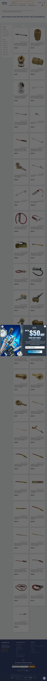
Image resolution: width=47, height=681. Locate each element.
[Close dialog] (45, 326)
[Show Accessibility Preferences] (44, 678)
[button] (35, 352)
